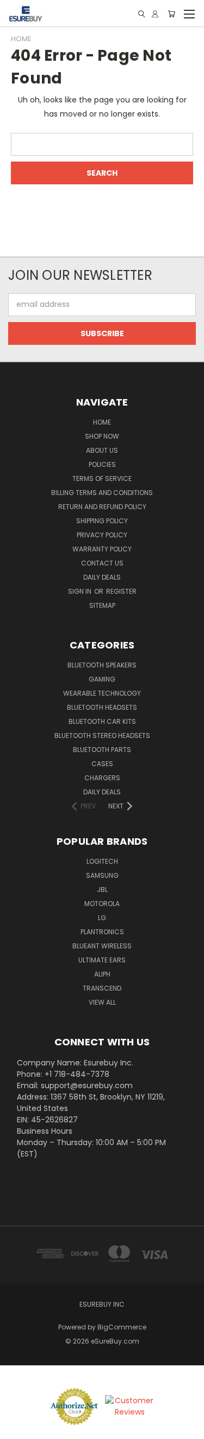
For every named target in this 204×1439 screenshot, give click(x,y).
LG (102, 917)
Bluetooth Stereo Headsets (102, 735)
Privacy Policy (102, 534)
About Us (102, 450)
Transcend (102, 988)
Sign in (80, 591)
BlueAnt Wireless (102, 945)
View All (102, 1002)
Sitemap (102, 605)
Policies (102, 464)
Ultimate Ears (102, 960)
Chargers (102, 777)
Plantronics (102, 931)
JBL (102, 889)
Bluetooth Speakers (102, 665)
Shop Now (102, 436)
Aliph (102, 974)
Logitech (102, 861)
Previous (17, 1428)
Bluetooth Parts (102, 749)
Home (102, 422)
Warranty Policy (102, 549)
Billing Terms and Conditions (102, 492)
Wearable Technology (102, 693)
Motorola (102, 903)
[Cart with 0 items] (171, 13)
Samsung (102, 875)
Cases (102, 763)
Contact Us (102, 563)
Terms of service (102, 478)
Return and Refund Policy (102, 506)
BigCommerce (121, 1327)
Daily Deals (102, 577)
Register (121, 591)
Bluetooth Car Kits (102, 721)
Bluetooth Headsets (102, 707)
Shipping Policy (102, 520)
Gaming (102, 679)
